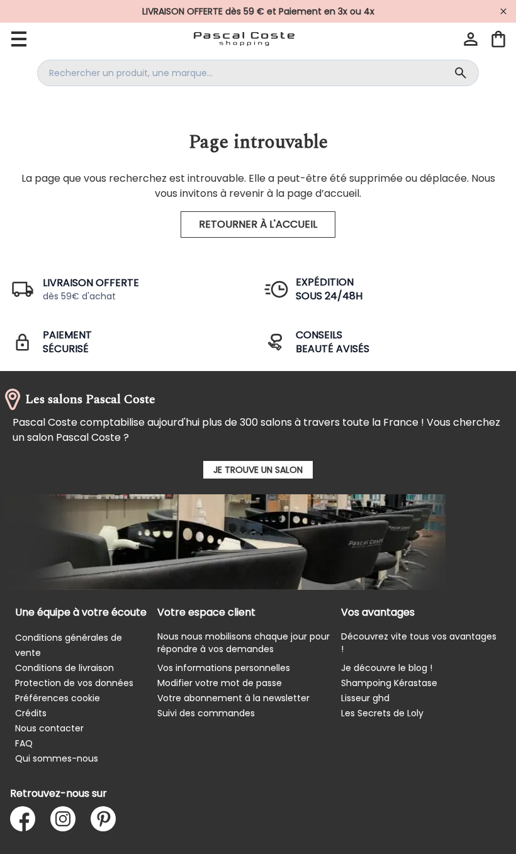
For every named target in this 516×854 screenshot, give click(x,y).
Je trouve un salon (258, 469)
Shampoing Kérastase (389, 683)
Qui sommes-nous (56, 758)
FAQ (24, 743)
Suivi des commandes (206, 713)
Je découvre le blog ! (386, 668)
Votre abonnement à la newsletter (233, 698)
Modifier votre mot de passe (219, 683)
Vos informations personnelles (223, 668)
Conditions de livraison (64, 668)
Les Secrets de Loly (382, 713)
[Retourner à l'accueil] (244, 39)
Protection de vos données (74, 683)
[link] (258, 11)
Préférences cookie (57, 698)
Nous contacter (49, 728)
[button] (471, 39)
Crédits (31, 713)
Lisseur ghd (365, 698)
